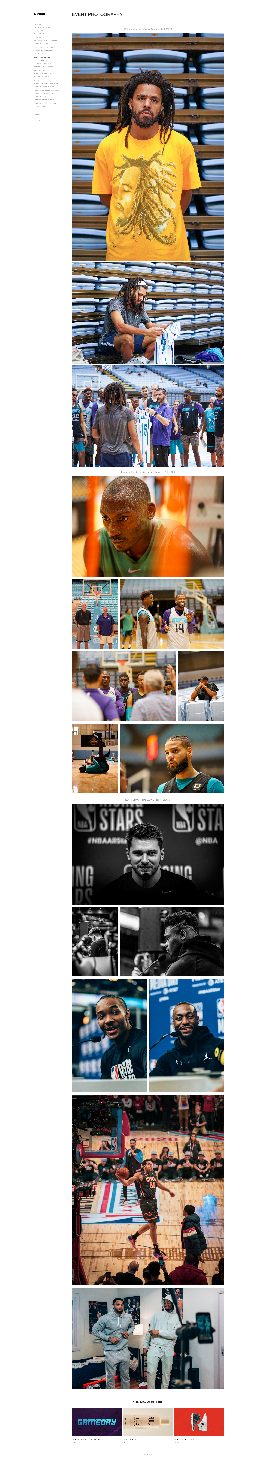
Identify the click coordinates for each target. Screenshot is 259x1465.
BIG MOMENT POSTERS (43, 63)
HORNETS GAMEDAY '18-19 (44, 87)
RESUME (37, 114)
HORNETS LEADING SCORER (44, 93)
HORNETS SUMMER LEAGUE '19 (46, 83)
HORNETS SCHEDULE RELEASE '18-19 (48, 90)
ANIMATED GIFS (40, 106)
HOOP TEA (38, 24)
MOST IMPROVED (40, 70)
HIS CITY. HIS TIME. (41, 60)
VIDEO (36, 80)
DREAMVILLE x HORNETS (43, 67)
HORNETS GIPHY (40, 96)
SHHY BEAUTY (39, 34)
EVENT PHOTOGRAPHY (42, 57)
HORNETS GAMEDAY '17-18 (44, 100)
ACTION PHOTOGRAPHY (43, 50)
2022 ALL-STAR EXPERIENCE (44, 47)
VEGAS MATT (39, 30)
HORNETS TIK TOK (41, 44)
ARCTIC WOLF (39, 37)
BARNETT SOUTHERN (42, 27)
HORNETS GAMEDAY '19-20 (44, 73)
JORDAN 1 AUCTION (41, 77)
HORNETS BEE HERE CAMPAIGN (46, 103)
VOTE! (36, 54)
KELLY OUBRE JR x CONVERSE (45, 40)
